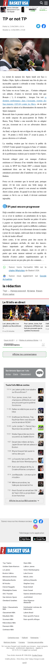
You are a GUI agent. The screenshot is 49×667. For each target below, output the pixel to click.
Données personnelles (35, 642)
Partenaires (34, 638)
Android (39, 539)
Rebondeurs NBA (9, 623)
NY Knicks (6, 583)
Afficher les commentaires (24, 354)
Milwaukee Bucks (9, 580)
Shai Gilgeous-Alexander (29, 601)
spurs (39, 291)
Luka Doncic (28, 573)
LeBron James (29, 566)
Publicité (25, 638)
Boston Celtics (8, 573)
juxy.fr (24, 663)
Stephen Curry (29, 583)
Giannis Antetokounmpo (33, 594)
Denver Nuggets (9, 587)
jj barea (31, 291)
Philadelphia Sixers (10, 590)
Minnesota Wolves (10, 577)
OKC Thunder (8, 594)
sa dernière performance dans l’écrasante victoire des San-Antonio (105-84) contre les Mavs (24, 100)
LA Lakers (6, 570)
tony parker (9, 294)
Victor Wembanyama (31, 570)
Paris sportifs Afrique (31, 619)
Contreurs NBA (8, 630)
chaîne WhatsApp (17, 270)
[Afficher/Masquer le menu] (46, 3)
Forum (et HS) (9, 340)
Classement (26, 374)
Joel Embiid (28, 597)
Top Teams (7, 563)
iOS (25, 539)
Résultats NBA (8, 616)
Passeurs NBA (8, 626)
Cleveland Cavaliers (10, 601)
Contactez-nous (13, 638)
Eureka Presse (37, 655)
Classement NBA (9, 613)
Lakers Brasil (28, 613)
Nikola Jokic (28, 577)
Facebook (44, 26)
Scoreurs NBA (8, 619)
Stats (15, 374)
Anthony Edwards (30, 580)
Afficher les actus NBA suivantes (23, 501)
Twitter (38, 26)
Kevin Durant (28, 590)
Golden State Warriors (11, 566)
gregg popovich (19, 291)
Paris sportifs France (31, 616)
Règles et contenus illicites (28, 340)
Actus (8, 374)
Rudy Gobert (28, 587)
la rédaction (12, 286)
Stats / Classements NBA (10, 608)
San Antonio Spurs (10, 597)
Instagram (35, 527)
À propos (22, 642)
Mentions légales (10, 642)
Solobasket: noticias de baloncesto (33, 608)
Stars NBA (27, 563)
